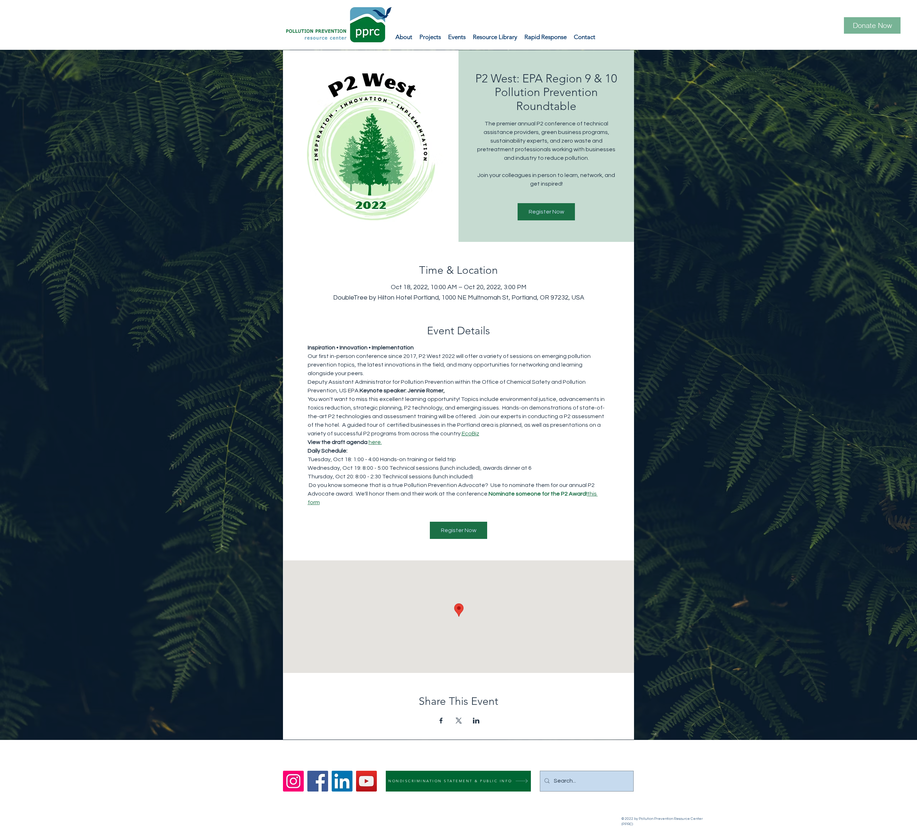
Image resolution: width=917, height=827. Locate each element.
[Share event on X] (458, 720)
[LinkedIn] (342, 781)
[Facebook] (317, 781)
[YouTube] (366, 781)
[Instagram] (293, 781)
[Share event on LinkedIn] (476, 720)
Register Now (546, 212)
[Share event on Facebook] (441, 720)
